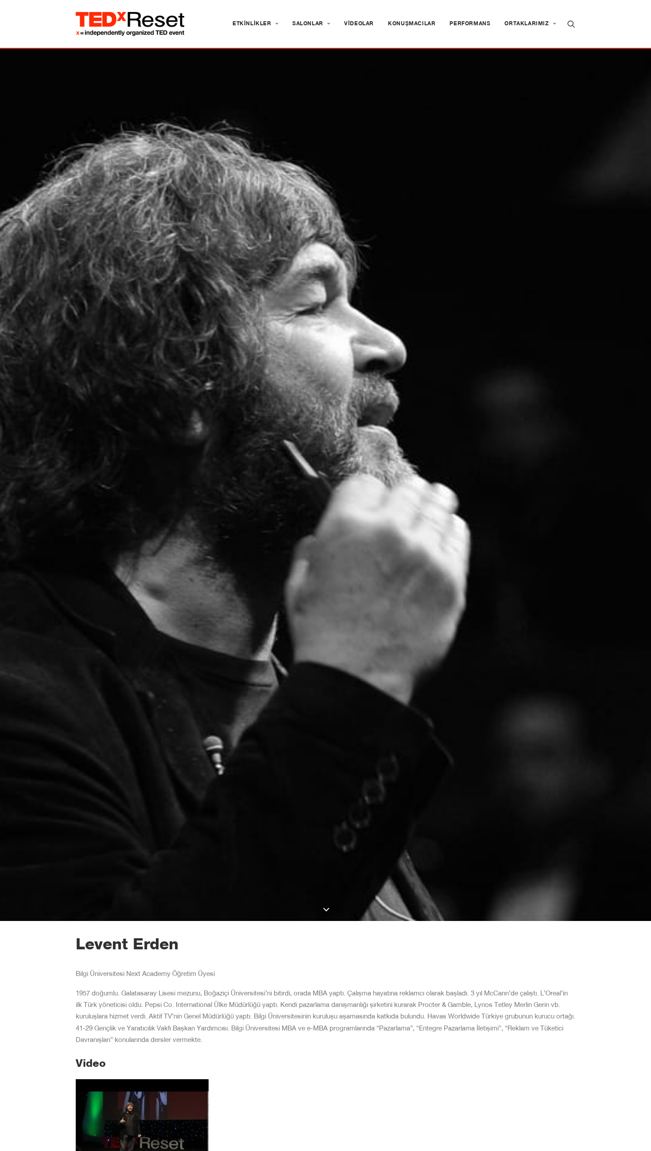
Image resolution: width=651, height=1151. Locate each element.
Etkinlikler (251, 24)
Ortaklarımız (526, 24)
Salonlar (307, 24)
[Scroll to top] (634, 1134)
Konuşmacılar (411, 24)
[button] (571, 24)
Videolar (359, 24)
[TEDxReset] (130, 24)
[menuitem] (255, 24)
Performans (470, 24)
